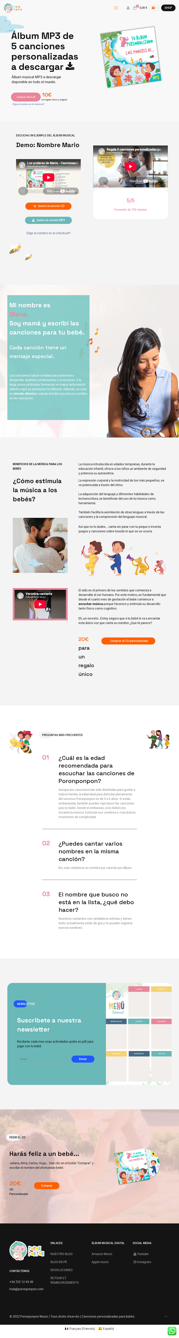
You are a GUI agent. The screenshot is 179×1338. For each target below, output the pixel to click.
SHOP (168, 7)
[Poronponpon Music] (12, 8)
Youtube (143, 1254)
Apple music (100, 1262)
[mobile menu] (116, 8)
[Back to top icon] (166, 1316)
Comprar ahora (25, 97)
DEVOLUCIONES (62, 1270)
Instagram (144, 1262)
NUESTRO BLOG (62, 1254)
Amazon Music (102, 1254)
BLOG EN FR (59, 1262)
